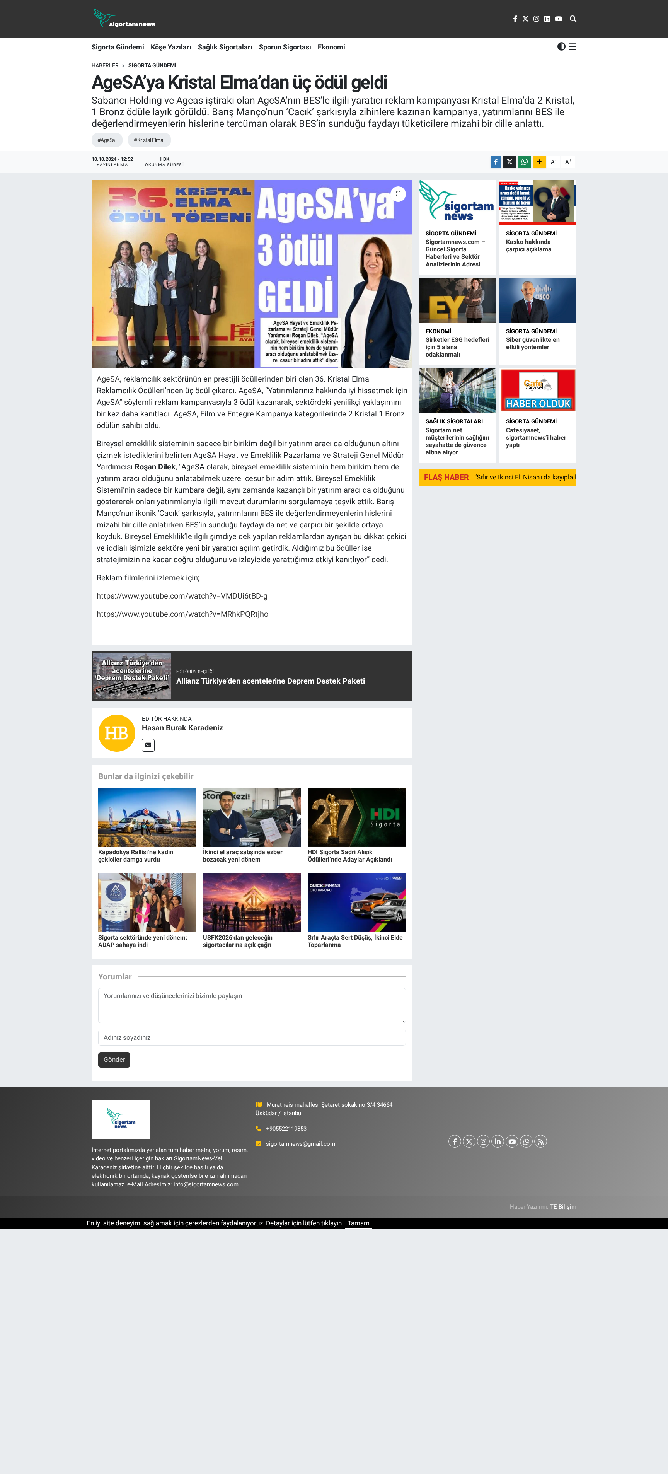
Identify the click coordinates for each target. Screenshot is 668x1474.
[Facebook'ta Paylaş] (496, 162)
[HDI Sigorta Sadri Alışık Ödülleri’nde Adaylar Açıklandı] (357, 817)
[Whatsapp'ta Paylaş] (524, 162)
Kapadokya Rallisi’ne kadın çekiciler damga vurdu (135, 855)
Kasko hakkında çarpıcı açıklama (529, 245)
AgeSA (108, 379)
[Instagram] (483, 1141)
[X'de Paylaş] (509, 162)
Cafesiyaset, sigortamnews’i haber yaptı (536, 438)
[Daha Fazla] (539, 162)
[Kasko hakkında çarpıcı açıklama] (537, 202)
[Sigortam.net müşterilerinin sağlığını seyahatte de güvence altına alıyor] (457, 390)
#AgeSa (106, 140)
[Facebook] (454, 1141)
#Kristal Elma (148, 140)
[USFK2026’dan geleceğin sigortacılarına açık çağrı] (252, 902)
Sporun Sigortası (285, 47)
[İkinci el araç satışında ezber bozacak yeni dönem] (252, 817)
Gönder (114, 1059)
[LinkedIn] (497, 1141)
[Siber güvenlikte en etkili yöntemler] (537, 300)
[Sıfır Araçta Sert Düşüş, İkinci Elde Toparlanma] (357, 902)
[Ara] (573, 19)
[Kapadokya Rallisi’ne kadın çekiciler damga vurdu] (147, 817)
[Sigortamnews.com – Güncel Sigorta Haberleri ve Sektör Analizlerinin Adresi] (457, 202)
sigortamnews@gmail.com (300, 1143)
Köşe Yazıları (171, 47)
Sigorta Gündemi (118, 47)
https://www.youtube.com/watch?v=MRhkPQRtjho (182, 614)
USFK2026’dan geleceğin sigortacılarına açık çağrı (238, 941)
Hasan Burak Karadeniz (182, 727)
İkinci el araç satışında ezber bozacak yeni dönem (243, 855)
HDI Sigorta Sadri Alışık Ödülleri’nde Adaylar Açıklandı (350, 855)
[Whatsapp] (526, 1141)
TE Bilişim (563, 1206)
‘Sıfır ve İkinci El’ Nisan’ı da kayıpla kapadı (534, 477)
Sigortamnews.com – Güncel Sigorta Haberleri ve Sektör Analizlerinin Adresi (455, 253)
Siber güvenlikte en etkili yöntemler (533, 343)
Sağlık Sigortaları (225, 47)
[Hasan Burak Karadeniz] (116, 732)
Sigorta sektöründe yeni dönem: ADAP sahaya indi (142, 941)
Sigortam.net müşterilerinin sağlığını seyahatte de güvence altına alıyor (457, 441)
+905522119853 (286, 1128)
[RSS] (540, 1141)
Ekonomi (331, 47)
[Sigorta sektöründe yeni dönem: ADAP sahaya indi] (147, 902)
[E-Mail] (148, 745)
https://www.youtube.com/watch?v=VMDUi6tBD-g (182, 596)
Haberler (105, 65)
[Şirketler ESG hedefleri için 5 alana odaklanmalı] (457, 300)
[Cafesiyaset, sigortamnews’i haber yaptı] (537, 390)
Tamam (359, 1223)
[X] (469, 1141)
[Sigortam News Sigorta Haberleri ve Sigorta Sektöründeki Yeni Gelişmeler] (125, 19)
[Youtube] (512, 1141)
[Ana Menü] (571, 46)
